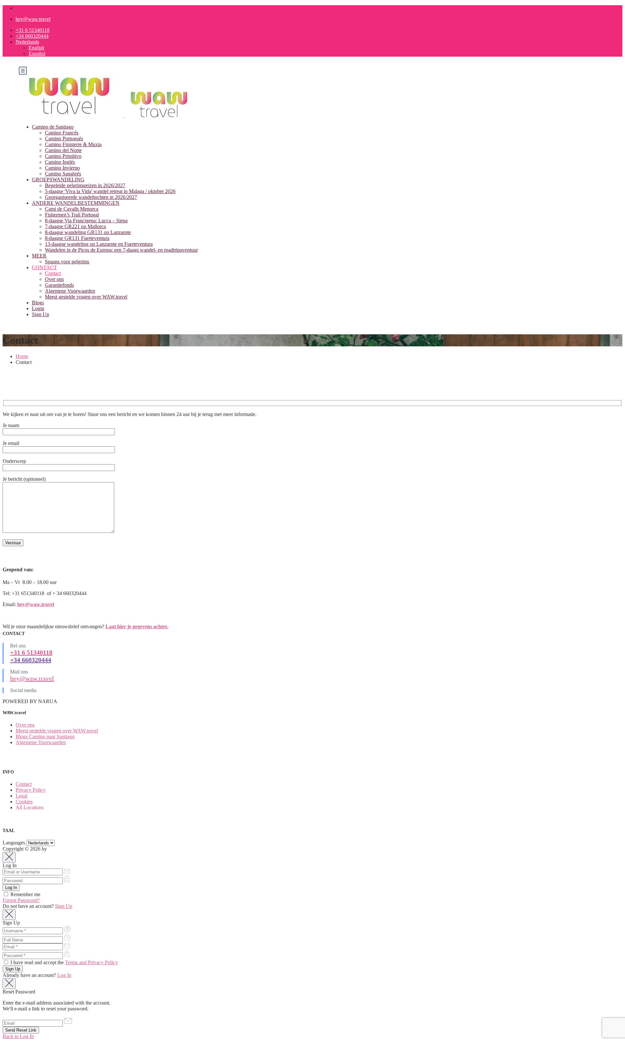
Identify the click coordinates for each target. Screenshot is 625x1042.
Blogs (38, 302)
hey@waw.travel (33, 19)
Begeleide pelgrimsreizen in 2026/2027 (85, 185)
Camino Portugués (64, 138)
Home (22, 356)
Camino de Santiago (53, 127)
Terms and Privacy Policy (91, 962)
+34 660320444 (32, 36)
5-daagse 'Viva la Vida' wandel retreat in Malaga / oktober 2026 (110, 191)
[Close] (9, 857)
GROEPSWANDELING (58, 179)
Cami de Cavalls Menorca (71, 209)
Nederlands (27, 42)
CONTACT (44, 267)
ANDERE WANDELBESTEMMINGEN (75, 203)
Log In (64, 975)
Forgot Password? (21, 900)
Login (38, 308)
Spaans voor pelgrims (67, 261)
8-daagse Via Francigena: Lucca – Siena (86, 220)
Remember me (24, 894)
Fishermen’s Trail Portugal (72, 214)
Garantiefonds (59, 285)
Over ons (54, 279)
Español (37, 53)
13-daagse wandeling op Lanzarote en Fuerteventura (99, 244)
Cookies (24, 801)
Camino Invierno (62, 168)
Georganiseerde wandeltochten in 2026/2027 (91, 197)
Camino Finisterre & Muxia (73, 144)
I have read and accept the (63, 962)
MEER (39, 255)
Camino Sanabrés (63, 173)
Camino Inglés (60, 162)
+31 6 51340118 (32, 30)
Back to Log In (18, 1036)
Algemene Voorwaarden (70, 291)
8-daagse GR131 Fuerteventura (77, 238)
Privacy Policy (31, 790)
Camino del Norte (63, 150)
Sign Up (40, 314)
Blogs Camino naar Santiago (45, 736)
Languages (14, 842)
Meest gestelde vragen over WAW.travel (86, 296)
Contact (53, 273)
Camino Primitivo (63, 156)
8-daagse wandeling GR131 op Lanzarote (88, 232)
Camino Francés (61, 132)
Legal (21, 796)
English (36, 47)
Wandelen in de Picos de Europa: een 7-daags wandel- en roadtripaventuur (121, 250)
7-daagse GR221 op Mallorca (75, 226)
